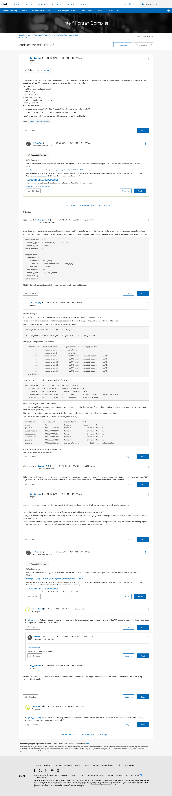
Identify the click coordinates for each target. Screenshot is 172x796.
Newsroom (68, 765)
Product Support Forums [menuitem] (66, 10)
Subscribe (123, 44)
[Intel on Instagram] (58, 770)
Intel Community (25, 35)
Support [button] (29, 4)
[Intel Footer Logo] (22, 775)
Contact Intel (57, 765)
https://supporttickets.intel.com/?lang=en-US (42, 179)
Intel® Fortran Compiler (27, 37)
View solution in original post (38, 186)
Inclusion (118, 765)
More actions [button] (141, 44)
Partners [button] (70, 4)
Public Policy (129, 765)
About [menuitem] (24, 10)
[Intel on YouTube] (52, 770)
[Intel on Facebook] (35, 770)
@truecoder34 (33, 647)
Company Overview (42, 765)
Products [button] (17, 4)
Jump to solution (38, 70)
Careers (87, 765)
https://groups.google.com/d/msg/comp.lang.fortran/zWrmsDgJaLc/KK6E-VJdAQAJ (55, 170)
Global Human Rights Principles (101, 784)
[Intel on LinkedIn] (46, 770)
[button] (148, 58)
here (87, 743)
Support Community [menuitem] (9, 10)
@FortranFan (32, 619)
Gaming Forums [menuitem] (86, 10)
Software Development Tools (68, 35)
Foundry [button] (83, 4)
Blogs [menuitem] (100, 10)
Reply (143, 130)
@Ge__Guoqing (34, 717)
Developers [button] (56, 4)
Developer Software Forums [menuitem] (41, 10)
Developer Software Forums (44, 35)
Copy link (126, 191)
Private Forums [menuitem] (113, 10)
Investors (78, 765)
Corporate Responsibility (102, 765)
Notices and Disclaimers (113, 782)
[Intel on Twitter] (40, 770)
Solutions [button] (42, 4)
